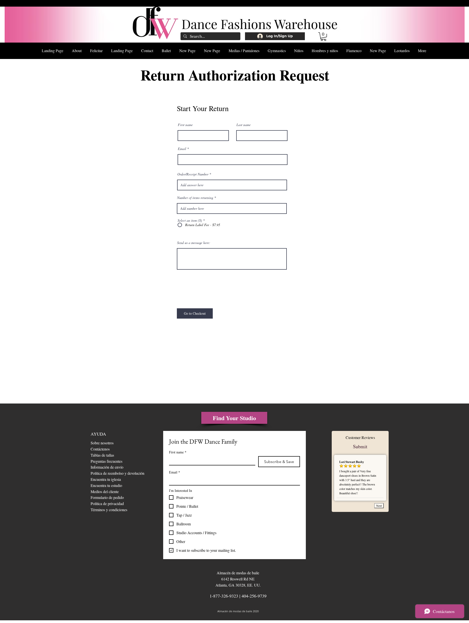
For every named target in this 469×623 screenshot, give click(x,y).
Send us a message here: (193, 242)
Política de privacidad (107, 503)
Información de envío (107, 467)
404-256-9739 (254, 596)
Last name (243, 125)
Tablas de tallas (102, 455)
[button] (323, 36)
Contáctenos (100, 448)
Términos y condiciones (109, 509)
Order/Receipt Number (192, 174)
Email (182, 148)
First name (185, 125)
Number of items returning (195, 197)
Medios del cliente (105, 491)
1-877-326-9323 (224, 596)
